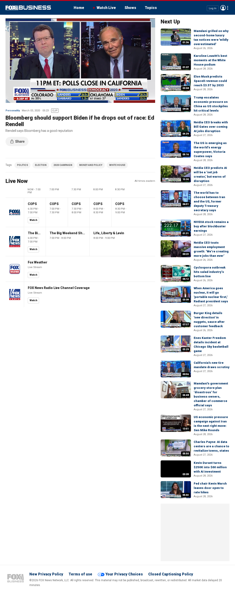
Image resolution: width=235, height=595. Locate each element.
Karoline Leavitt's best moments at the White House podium (210, 60)
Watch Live (106, 8)
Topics (151, 8)
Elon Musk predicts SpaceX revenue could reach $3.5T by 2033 (210, 81)
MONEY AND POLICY (90, 165)
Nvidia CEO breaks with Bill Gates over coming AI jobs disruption (211, 127)
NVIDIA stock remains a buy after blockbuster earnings (211, 226)
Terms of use (80, 574)
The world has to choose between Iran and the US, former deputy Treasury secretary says (209, 201)
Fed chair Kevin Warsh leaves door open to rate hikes (210, 488)
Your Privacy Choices (124, 574)
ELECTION (41, 165)
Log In (212, 8)
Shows (130, 8)
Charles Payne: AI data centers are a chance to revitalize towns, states (211, 446)
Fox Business (28, 8)
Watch (33, 220)
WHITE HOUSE (117, 165)
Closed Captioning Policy (170, 574)
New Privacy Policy (46, 574)
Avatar (223, 8)
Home (79, 8)
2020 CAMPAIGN (62, 165)
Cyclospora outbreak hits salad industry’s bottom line (209, 272)
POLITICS (22, 165)
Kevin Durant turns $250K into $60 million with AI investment (210, 467)
